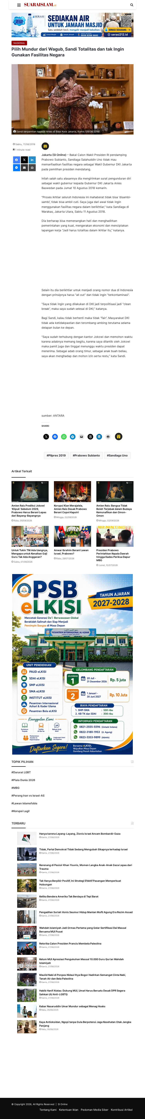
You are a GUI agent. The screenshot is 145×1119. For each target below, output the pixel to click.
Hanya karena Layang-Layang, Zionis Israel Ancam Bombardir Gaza (79, 833)
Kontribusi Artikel (122, 1109)
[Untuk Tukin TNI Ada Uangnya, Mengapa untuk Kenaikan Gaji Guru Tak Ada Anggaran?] (30, 536)
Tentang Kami (48, 1109)
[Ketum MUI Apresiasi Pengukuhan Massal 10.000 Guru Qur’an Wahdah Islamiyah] (27, 964)
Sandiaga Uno (118, 455)
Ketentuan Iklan (68, 1109)
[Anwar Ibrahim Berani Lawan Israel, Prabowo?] (72, 536)
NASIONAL (19, 43)
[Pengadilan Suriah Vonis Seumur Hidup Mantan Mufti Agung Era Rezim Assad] (27, 916)
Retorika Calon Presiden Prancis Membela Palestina (70, 943)
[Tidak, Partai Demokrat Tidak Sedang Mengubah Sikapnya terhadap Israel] (27, 854)
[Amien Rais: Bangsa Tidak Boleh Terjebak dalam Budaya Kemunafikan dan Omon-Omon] (115, 491)
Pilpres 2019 (57, 455)
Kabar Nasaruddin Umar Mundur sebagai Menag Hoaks (72, 1006)
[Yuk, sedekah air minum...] (72, 24)
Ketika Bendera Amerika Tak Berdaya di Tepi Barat (68, 896)
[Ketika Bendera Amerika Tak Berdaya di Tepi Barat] (27, 901)
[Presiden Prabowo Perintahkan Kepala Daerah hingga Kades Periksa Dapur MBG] (115, 536)
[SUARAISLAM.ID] (40, 4)
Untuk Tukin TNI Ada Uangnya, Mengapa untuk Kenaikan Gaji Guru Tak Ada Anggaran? (29, 553)
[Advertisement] (88, 262)
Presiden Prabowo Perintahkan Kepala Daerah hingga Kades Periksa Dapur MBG (113, 555)
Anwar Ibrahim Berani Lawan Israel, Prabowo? (71, 552)
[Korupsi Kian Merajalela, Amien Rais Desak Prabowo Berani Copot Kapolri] (72, 491)
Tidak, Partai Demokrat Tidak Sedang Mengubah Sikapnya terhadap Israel (83, 849)
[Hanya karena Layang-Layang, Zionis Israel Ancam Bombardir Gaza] (27, 838)
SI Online (63, 1104)
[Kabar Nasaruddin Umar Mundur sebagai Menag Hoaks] (27, 1011)
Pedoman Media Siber (94, 1109)
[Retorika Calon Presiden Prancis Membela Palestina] (27, 948)
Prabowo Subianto (87, 455)
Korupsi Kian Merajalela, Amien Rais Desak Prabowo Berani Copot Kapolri (70, 509)
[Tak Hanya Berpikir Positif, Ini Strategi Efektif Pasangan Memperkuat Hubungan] (27, 885)
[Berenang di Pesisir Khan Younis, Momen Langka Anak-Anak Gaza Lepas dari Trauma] (27, 869)
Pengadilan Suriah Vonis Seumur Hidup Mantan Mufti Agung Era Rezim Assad (86, 912)
